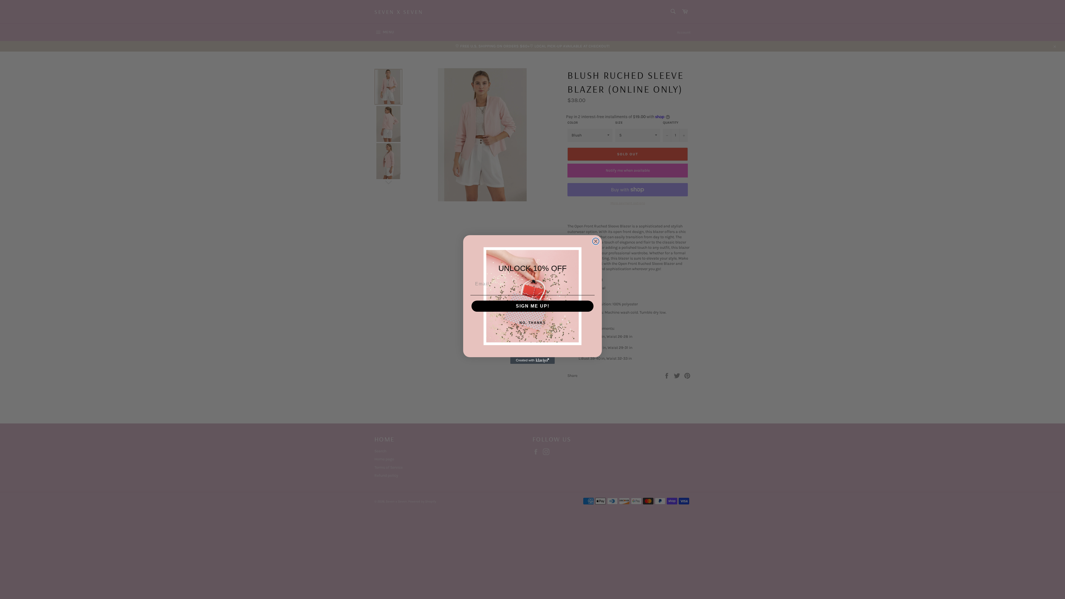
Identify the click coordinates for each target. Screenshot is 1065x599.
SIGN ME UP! (532, 306)
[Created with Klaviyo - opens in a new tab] (532, 360)
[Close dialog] (595, 241)
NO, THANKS (532, 323)
